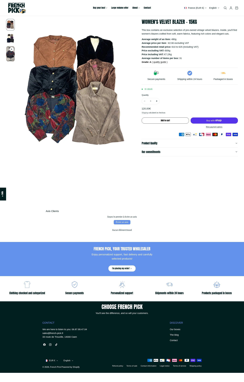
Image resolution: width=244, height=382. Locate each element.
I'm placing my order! (121, 268)
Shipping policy (195, 366)
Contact (174, 340)
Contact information (148, 366)
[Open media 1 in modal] (129, 24)
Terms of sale (131, 366)
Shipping (145, 113)
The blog (174, 335)
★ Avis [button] (2, 194)
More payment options (214, 127)
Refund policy (117, 366)
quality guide (159, 62)
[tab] (10, 25)
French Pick (55, 367)
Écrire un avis (122, 222)
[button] (225, 7)
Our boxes (175, 329)
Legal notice (165, 366)
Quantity (145, 95)
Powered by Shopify (70, 367)
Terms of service (179, 366)
